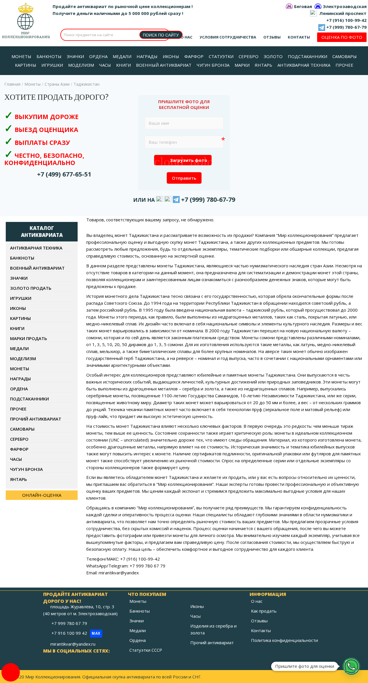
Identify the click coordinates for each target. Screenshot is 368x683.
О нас (186, 37)
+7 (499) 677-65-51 (64, 174)
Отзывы (272, 37)
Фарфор (19, 449)
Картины (20, 318)
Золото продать (30, 288)
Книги (17, 328)
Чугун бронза (26, 469)
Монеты (32, 84)
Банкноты (22, 258)
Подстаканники (29, 399)
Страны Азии (57, 84)
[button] (351, 666)
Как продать (264, 611)
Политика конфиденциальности (284, 640)
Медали (19, 348)
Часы (16, 459)
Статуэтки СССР (145, 650)
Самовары (22, 429)
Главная (12, 84)
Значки (19, 278)
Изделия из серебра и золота (213, 629)
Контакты (299, 37)
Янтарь (18, 479)
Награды (20, 378)
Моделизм (23, 358)
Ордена (19, 389)
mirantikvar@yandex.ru (72, 644)
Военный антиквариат (37, 268)
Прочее (18, 409)
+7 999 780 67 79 (69, 623)
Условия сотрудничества (228, 37)
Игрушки (20, 298)
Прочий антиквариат (35, 419)
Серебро (19, 439)
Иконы (18, 308)
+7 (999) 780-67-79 (346, 27)
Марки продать (28, 338)
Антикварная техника (36, 248)
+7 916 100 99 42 (76, 633)
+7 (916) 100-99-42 (346, 20)
